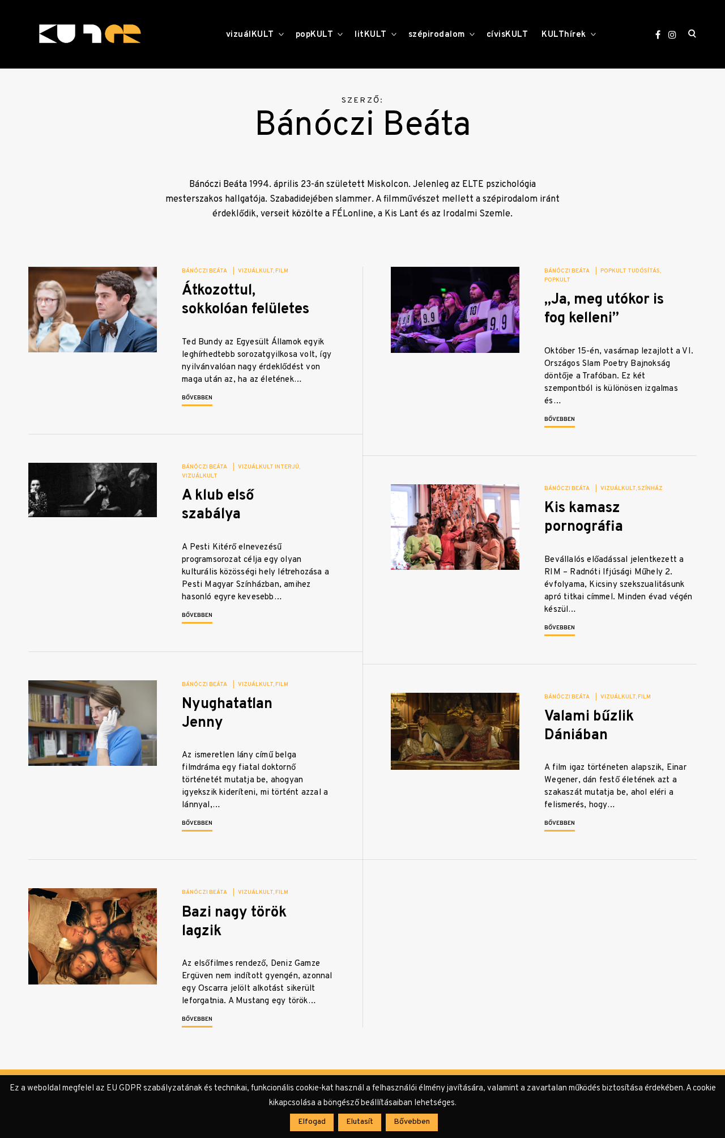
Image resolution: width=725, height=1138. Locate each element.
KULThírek (563, 34)
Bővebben (197, 398)
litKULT (371, 34)
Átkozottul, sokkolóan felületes (245, 300)
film (281, 271)
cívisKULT (507, 34)
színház (650, 488)
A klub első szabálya (218, 505)
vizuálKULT (250, 34)
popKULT (315, 34)
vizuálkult (255, 271)
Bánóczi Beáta (204, 271)
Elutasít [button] (359, 1122)
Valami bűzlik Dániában (589, 726)
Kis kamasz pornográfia (583, 517)
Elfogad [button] (312, 1122)
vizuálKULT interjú (268, 467)
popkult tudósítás (630, 271)
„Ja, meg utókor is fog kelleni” (604, 309)
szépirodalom (436, 34)
